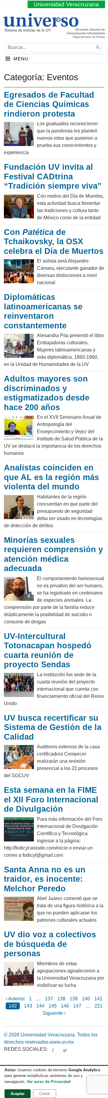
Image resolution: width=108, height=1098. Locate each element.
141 (98, 998)
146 (65, 1005)
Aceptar (17, 1093)
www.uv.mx (62, 1042)
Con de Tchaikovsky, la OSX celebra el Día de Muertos (54, 242)
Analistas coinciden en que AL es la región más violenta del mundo (51, 477)
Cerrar (44, 1093)
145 (53, 1005)
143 (28, 1005)
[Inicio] (40, 29)
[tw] (65, 1049)
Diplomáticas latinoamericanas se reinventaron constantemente (43, 311)
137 (49, 998)
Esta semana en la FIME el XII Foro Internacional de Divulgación (51, 800)
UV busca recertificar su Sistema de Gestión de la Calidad (52, 727)
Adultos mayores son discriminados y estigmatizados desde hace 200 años (46, 393)
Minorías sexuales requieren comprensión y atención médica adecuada (53, 554)
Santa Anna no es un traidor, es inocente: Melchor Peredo (45, 879)
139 (74, 998)
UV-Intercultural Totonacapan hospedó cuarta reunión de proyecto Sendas (48, 650)
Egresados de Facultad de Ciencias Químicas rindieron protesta (49, 104)
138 (61, 998)
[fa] (53, 1049)
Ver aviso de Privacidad (48, 1081)
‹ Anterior (15, 998)
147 (77, 1005)
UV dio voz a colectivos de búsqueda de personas (50, 944)
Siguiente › (54, 1013)
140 (86, 998)
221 (98, 1005)
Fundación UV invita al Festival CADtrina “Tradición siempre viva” (53, 176)
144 (40, 1005)
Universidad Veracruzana (66, 4)
